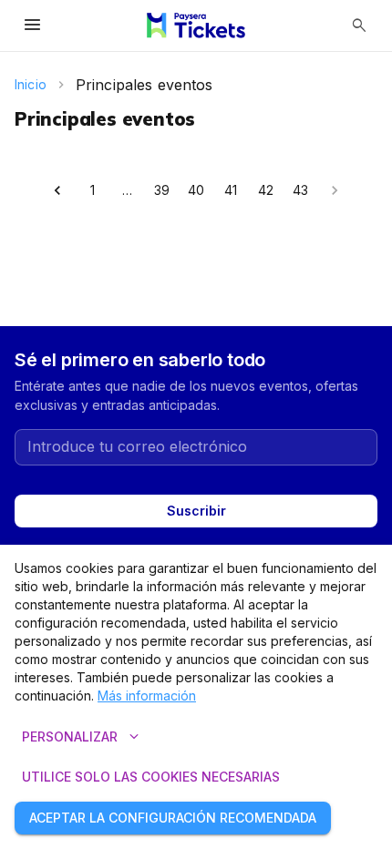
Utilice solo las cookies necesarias (151, 776)
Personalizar (82, 737)
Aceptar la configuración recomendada (172, 817)
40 (196, 190)
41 (230, 190)
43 (300, 190)
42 (265, 190)
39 (162, 190)
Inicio (30, 84)
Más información (147, 695)
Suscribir (196, 510)
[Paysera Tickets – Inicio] (196, 25)
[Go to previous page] (57, 190)
